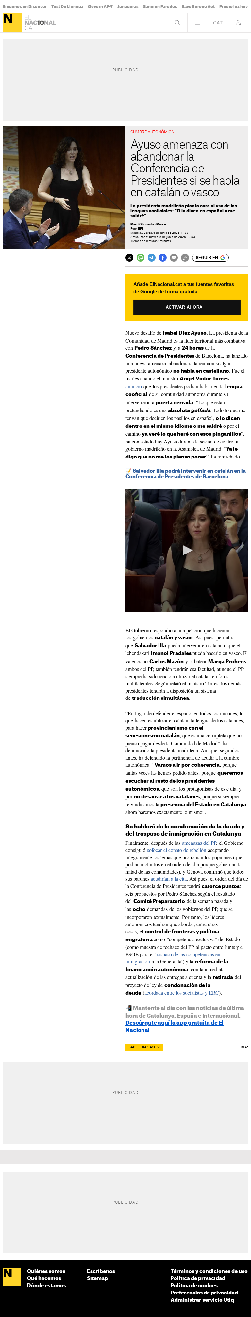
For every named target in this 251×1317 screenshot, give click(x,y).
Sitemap (97, 1278)
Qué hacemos (44, 1278)
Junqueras (128, 6)
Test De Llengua (67, 6)
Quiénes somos (46, 1271)
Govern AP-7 (100, 6)
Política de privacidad (198, 1278)
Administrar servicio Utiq (202, 1300)
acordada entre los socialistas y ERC (181, 992)
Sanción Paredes (160, 6)
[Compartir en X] (129, 258)
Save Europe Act (198, 6)
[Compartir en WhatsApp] (140, 258)
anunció (134, 386)
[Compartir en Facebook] (163, 258)
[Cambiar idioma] (218, 22)
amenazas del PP (199, 842)
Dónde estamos (46, 1285)
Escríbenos (101, 1271)
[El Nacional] (12, 22)
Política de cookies (194, 1285)
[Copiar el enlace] (185, 258)
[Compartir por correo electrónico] (174, 258)
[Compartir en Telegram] (152, 258)
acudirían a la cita (169, 878)
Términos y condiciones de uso (209, 1271)
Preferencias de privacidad (204, 1293)
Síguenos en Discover (25, 6)
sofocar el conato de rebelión (176, 849)
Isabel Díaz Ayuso (144, 1047)
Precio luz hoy (233, 6)
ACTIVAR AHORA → (187, 307)
